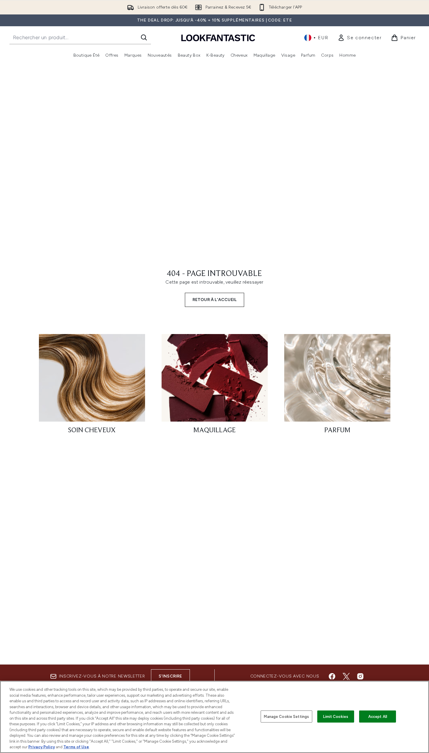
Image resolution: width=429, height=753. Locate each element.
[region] (214, 717)
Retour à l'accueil (215, 299)
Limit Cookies (335, 716)
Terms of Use (76, 747)
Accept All (377, 716)
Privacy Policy (41, 747)
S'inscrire (170, 676)
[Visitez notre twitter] (346, 676)
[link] (359, 38)
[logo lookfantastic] (218, 37)
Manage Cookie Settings (286, 716)
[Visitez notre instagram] (360, 676)
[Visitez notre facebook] (332, 676)
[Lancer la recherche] (143, 37)
